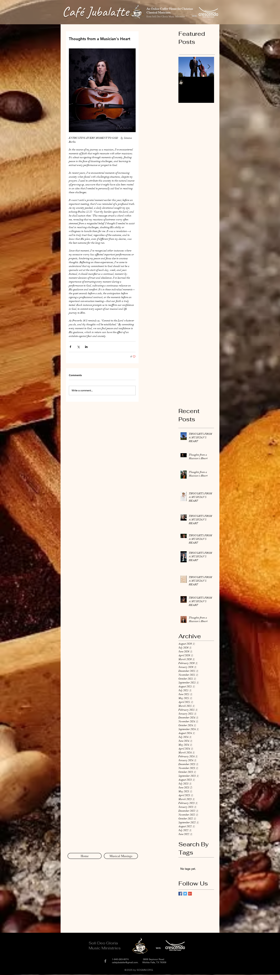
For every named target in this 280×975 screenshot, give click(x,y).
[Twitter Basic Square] (185, 894)
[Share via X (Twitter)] (78, 346)
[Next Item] (208, 66)
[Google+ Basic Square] (190, 894)
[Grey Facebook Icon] (105, 961)
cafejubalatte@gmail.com (125, 962)
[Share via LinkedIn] (86, 346)
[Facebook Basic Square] (180, 894)
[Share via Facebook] (70, 346)
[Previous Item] (183, 66)
